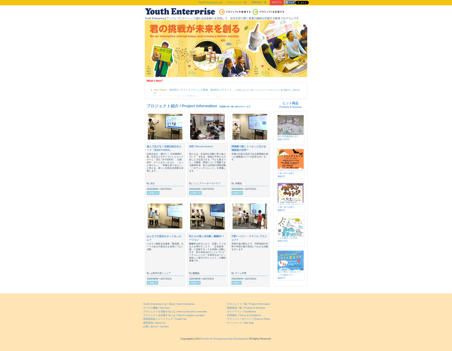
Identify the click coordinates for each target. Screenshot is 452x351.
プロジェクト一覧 (237, 2)
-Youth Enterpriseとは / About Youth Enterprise (168, 304)
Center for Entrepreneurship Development (224, 338)
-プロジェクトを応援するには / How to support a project (173, 315)
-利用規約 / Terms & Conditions (243, 315)
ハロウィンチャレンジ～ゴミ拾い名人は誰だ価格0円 (290, 173)
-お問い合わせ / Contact (155, 326)
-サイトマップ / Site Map (240, 323)
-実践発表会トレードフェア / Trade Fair (164, 319)
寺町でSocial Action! (201, 146)
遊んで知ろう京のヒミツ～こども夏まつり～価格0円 (290, 275)
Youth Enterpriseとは (210, 2)
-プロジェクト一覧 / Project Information (248, 304)
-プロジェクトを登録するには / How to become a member (174, 311)
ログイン (277, 2)
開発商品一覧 (259, 2)
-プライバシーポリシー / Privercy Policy (248, 319)
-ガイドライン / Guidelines (241, 311)
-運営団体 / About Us (153, 323)
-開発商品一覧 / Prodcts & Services (245, 308)
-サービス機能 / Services (156, 308)
